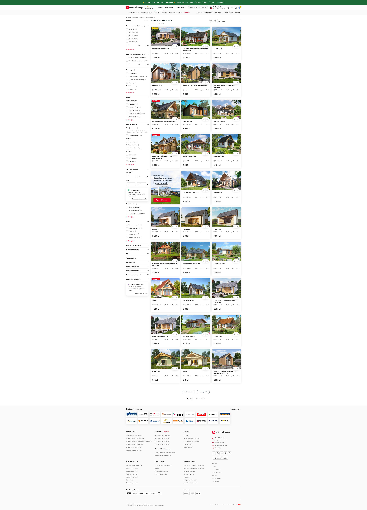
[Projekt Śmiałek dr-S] (165, 73)
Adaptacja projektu (131, 474)
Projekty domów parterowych (135, 438)
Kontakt (237, 13)
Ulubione (186, 435)
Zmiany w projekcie (132, 468)
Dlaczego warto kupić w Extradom (194, 465)
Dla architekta (218, 13)
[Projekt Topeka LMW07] (226, 144)
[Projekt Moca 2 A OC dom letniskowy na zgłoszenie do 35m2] (226, 359)
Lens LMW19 (218, 193)
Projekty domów (131, 432)
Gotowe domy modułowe (162, 435)
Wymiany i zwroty (189, 474)
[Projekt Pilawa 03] (195, 217)
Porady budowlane (131, 477)
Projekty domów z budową (163, 456)
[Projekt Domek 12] (165, 359)
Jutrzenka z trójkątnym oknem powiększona (162, 157)
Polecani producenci (132, 483)
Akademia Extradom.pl (161, 471)
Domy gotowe (181, 8)
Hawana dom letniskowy (191, 264)
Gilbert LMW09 (219, 264)
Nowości (156, 13)
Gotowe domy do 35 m (162, 438)
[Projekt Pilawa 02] (165, 217)
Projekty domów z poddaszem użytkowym (139, 441)
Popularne (164, 13)
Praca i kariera (216, 478)
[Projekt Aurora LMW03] (226, 324)
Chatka (154, 300)
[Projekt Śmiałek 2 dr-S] (195, 109)
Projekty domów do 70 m (134, 451)
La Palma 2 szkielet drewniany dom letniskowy (195, 50)
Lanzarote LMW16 (189, 156)
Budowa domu (169, 8)
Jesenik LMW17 (219, 122)
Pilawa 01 (217, 229)
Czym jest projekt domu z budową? (165, 453)
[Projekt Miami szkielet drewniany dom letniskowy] (226, 73)
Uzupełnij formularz (141, 293)
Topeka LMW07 (219, 156)
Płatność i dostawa (189, 471)
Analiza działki (208, 13)
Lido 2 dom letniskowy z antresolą (195, 85)
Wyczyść (146, 21)
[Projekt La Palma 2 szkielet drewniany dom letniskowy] (195, 36)
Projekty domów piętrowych (134, 444)
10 (203, 398)
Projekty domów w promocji (163, 465)
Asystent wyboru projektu (191, 441)
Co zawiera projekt (131, 471)
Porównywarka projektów (191, 438)
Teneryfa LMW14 (189, 337)
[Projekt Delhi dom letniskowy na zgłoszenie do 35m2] (165, 251)
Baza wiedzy (130, 480)
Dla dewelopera (228, 13)
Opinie (157, 468)
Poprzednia (189, 392)
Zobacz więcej (235, 409)
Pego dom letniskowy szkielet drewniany (224, 301)
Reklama (214, 475)
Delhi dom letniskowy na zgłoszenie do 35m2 (165, 265)
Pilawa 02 (156, 229)
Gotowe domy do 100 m (162, 444)
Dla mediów (215, 481)
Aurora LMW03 (219, 337)
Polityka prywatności (190, 480)
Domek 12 (156, 371)
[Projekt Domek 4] (195, 359)
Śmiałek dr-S (157, 85)
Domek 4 (186, 371)
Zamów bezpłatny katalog (134, 465)
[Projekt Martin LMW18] (195, 288)
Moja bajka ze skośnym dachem (163, 122)
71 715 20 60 (217, 7)
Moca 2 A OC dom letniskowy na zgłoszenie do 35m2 (225, 372)
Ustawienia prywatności (191, 483)
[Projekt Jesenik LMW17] (226, 109)
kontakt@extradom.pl (221, 445)
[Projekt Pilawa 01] (226, 217)
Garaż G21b (218, 49)
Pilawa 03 (186, 229)
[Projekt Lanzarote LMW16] (195, 144)
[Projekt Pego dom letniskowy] (165, 324)
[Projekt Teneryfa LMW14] (195, 324)
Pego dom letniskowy (160, 337)
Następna (202, 392)
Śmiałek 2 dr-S (188, 122)
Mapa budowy (188, 447)
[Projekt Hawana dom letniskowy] (195, 251)
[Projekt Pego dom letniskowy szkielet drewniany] (226, 288)
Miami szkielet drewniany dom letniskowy (224, 86)
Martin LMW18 (188, 300)
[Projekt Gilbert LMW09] (226, 251)
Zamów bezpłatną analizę (139, 199)
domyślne (221, 21)
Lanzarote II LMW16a (190, 193)
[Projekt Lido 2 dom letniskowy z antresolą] (195, 73)
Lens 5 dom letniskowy (160, 49)
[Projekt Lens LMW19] (226, 180)
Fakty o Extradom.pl (161, 474)
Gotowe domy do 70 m (162, 441)
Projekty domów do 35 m (134, 447)
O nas (214, 466)
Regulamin (187, 477)
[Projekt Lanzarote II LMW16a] (195, 180)
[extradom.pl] (134, 7)
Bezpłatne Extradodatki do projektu (194, 468)
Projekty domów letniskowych (136, 17)
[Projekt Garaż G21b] (226, 36)
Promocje (187, 13)
